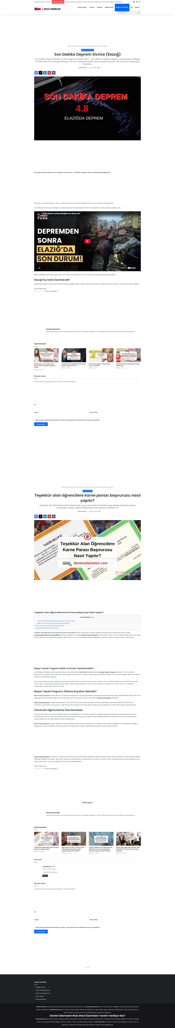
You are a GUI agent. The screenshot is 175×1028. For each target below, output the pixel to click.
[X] (40, 73)
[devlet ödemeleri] (47, 9)
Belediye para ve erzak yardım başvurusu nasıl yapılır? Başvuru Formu (45, 365)
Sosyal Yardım (82, 7)
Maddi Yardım (109, 7)
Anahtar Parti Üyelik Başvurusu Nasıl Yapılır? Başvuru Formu (74, 365)
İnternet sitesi (94, 412)
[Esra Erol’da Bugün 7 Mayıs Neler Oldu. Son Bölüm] (101, 355)
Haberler (99, 7)
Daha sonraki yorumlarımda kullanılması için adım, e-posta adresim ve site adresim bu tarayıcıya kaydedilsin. (68, 420)
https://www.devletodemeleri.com (90, 1012)
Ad (35, 404)
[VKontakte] (54, 73)
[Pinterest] (49, 73)
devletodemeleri (82, 67)
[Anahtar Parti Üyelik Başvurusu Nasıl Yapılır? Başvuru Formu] (74, 355)
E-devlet (91, 7)
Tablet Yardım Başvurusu (43, 990)
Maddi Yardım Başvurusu (43, 993)
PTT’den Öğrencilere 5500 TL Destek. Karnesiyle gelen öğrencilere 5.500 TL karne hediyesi (91, 2)
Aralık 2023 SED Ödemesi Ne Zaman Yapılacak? (128, 365)
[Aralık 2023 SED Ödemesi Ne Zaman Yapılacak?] (128, 355)
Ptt (131, 7)
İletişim (137, 7)
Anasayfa (72, 46)
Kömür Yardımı (40, 996)
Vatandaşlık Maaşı (41, 999)
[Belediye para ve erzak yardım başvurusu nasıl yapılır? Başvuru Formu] (46, 355)
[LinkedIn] (45, 73)
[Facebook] (36, 73)
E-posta (36, 412)
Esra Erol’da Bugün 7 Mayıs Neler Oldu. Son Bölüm (99, 365)
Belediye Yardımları (122, 7)
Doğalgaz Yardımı (40, 987)
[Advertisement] (87, 29)
